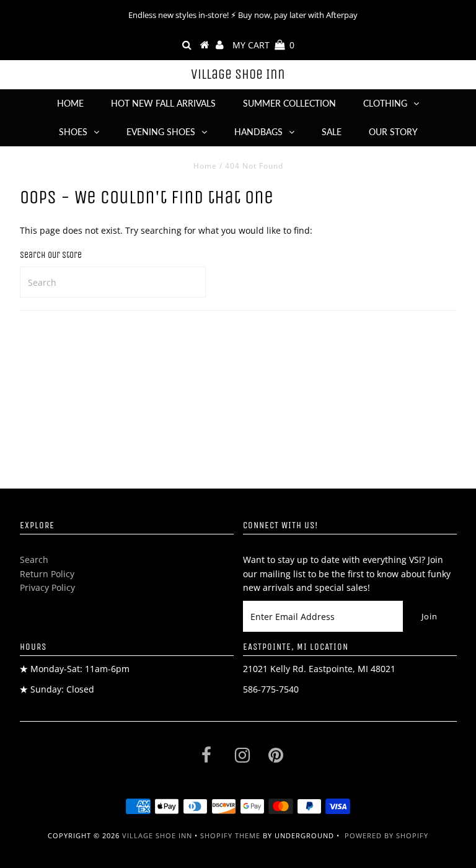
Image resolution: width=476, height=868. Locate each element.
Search (34, 559)
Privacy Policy (47, 587)
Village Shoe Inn (238, 74)
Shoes (73, 131)
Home (70, 103)
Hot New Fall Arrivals (163, 103)
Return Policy (47, 574)
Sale (332, 131)
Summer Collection (289, 103)
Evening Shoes (160, 131)
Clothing (385, 103)
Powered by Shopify (386, 835)
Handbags (258, 131)
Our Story (393, 131)
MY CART (263, 45)
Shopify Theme (230, 835)
